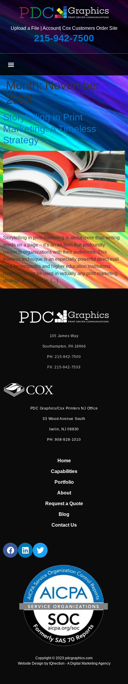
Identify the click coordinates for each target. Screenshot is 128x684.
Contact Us (64, 525)
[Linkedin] (25, 550)
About (64, 492)
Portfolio (64, 482)
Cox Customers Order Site (90, 28)
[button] (11, 64)
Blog (64, 514)
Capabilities (64, 471)
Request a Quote (64, 503)
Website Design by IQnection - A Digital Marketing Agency (64, 663)
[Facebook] (10, 550)
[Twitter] (40, 550)
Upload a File (25, 28)
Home (64, 460)
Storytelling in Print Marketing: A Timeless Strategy (49, 128)
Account (51, 28)
